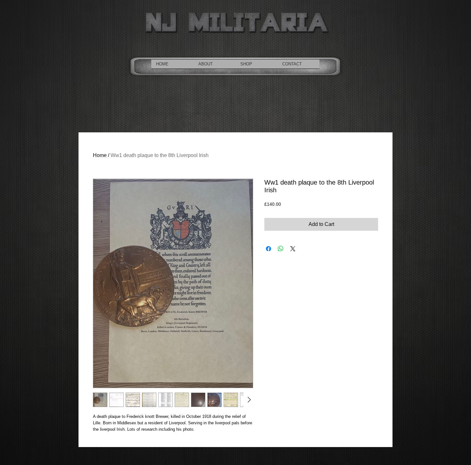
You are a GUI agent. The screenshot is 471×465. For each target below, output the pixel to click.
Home (100, 155)
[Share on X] (293, 249)
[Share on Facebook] (268, 249)
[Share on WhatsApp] (281, 249)
